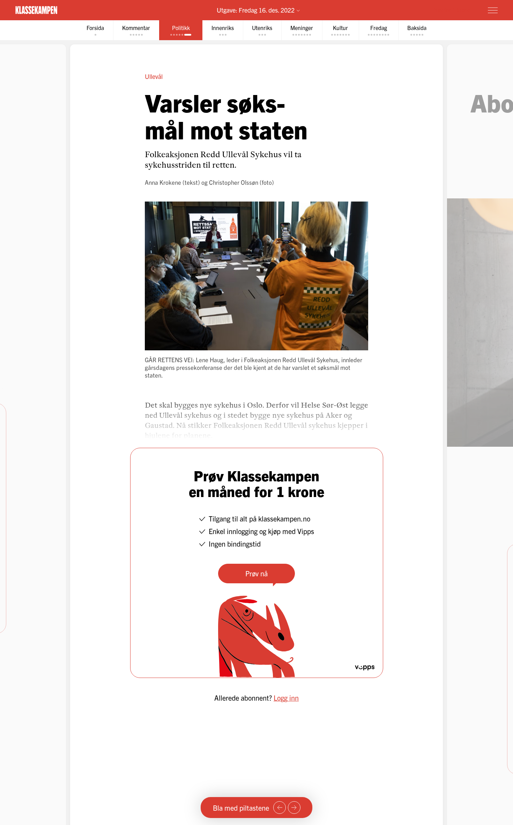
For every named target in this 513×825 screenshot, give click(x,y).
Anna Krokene (163, 182)
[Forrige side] (279, 807)
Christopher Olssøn (233, 182)
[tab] (95, 30)
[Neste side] (294, 807)
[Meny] (493, 10)
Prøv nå (256, 573)
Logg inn (286, 697)
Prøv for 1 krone (451, 9)
